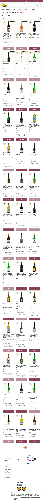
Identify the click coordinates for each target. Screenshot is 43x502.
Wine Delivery (33, 9)
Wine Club (27, 9)
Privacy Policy (7, 471)
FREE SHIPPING (15, 12)
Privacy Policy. (36, 495)
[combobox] (22, 5)
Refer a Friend (7, 474)
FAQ (6, 466)
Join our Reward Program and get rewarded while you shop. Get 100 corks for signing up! (21, 1)
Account (9, 12)
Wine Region (8, 9)
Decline (35, 498)
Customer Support (8, 458)
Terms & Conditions (9, 469)
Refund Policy (7, 475)
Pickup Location (8, 464)
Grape (15, 9)
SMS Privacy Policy (8, 477)
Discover (20, 9)
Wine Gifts (4, 12)
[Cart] (40, 5)
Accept (25, 498)
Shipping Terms (8, 460)
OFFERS (21, 12)
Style (3, 9)
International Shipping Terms (9, 462)
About (6, 456)
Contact (6, 467)
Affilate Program (8, 472)
